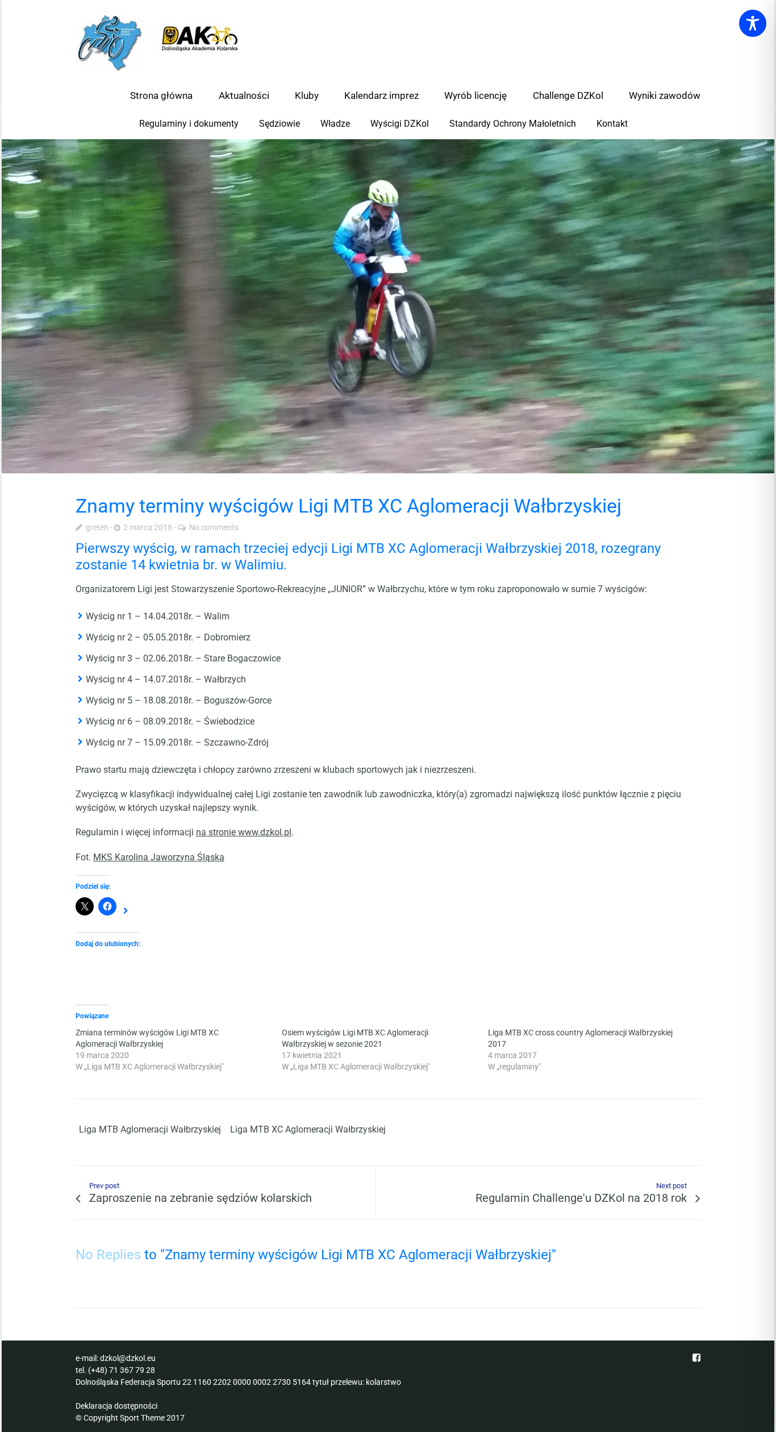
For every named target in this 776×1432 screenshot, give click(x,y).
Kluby (307, 95)
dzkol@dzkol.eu (128, 1358)
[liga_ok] (388, 306)
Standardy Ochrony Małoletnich (512, 123)
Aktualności (244, 95)
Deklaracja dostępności (116, 1405)
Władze (335, 123)
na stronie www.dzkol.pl (243, 832)
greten (97, 527)
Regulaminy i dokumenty (189, 123)
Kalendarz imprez (381, 95)
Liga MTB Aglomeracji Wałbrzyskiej (150, 1129)
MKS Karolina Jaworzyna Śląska (158, 857)
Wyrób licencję (475, 95)
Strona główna (161, 95)
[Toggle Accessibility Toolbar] (752, 23)
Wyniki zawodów (664, 95)
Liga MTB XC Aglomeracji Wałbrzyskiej (308, 1129)
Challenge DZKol (568, 95)
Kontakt (612, 123)
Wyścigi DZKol (399, 123)
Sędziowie (279, 123)
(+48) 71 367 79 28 (121, 1370)
